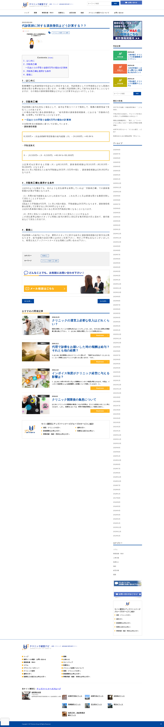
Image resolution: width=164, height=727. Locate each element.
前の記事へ (28, 301)
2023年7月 (116, 305)
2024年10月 (117, 242)
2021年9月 (116, 397)
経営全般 (73, 13)
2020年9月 (116, 448)
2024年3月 (116, 271)
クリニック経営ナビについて (99, 13)
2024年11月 (117, 238)
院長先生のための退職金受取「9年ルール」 (127, 136)
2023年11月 (117, 288)
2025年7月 (116, 204)
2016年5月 (116, 506)
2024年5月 (116, 263)
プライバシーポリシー (32, 668)
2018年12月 (117, 477)
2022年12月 (117, 334)
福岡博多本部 (36, 692)
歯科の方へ (81, 427)
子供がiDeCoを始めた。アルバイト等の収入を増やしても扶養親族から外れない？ (127, 115)
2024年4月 (116, 267)
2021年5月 (116, 414)
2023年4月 (116, 317)
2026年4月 (116, 166)
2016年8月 (116, 502)
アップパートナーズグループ (49, 689)
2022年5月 (116, 364)
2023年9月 (116, 296)
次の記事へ (103, 301)
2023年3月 (116, 322)
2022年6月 (116, 359)
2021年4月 (116, 418)
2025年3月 (116, 221)
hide (51, 58)
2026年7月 (116, 154)
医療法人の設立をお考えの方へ (35, 676)
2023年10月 (117, 292)
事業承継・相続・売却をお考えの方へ (56, 434)
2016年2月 (116, 519)
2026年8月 (116, 150)
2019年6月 (116, 473)
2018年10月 (117, 481)
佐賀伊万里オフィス (75, 696)
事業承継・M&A (48, 13)
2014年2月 (116, 536)
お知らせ (66, 659)
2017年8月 (116, 498)
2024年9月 (116, 246)
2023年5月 (116, 313)
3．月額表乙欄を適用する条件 (37, 71)
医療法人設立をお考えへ (85, 431)
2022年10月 (117, 343)
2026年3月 (116, 171)
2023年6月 (116, 309)
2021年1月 (116, 431)
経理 (67, 32)
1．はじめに (29, 61)
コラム (115, 549)
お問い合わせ (119, 13)
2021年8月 (116, 401)
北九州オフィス (96, 704)
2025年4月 (116, 217)
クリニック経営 (57, 32)
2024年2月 (116, 275)
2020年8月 (116, 452)
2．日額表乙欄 (30, 64)
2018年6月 (116, 489)
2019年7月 (116, 468)
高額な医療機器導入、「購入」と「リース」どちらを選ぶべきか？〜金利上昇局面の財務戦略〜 (127, 123)
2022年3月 (116, 372)
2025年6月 (116, 208)
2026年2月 (116, 175)
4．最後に (28, 74)
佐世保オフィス (119, 696)
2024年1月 (116, 280)
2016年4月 (116, 510)
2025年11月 (117, 187)
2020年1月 (116, 456)
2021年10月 (117, 393)
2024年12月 (117, 234)
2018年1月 (116, 494)
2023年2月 (116, 326)
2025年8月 (116, 200)
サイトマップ (68, 662)
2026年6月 (116, 158)
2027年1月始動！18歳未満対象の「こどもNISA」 (127, 108)
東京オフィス (118, 704)
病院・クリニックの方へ (51, 427)
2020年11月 (117, 439)
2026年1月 (116, 179)
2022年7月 (116, 355)
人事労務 (116, 558)
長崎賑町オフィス (74, 704)
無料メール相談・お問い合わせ (35, 659)
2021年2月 (116, 427)
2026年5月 (116, 162)
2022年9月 (116, 347)
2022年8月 (116, 351)
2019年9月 (116, 464)
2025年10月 (117, 192)
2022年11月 (117, 338)
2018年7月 (116, 485)
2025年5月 (116, 213)
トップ (26, 13)
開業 (35, 13)
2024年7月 (116, 254)
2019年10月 (117, 460)
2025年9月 (116, 196)
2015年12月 (117, 527)
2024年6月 (116, 259)
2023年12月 (117, 284)
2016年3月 (116, 515)
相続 (82, 13)
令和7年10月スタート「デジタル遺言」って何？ (127, 131)
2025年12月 (117, 183)
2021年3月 (116, 422)
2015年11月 (117, 531)
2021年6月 (116, 410)
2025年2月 (116, 225)
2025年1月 (116, 229)
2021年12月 (117, 385)
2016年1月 (116, 523)
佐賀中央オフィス (97, 696)
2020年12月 (117, 435)
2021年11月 (117, 389)
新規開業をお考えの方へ (51, 431)
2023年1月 (116, 330)
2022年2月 (116, 376)
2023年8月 (116, 301)
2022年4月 (116, 368)
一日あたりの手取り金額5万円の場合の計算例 (46, 68)
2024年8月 (116, 250)
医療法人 (61, 13)
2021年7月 (116, 406)
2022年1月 (116, 380)
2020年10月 (117, 443)
